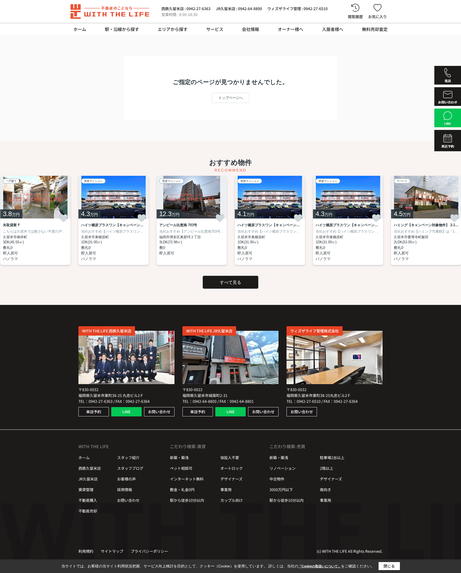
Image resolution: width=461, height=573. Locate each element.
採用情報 (124, 489)
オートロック (231, 468)
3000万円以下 (281, 489)
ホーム (79, 29)
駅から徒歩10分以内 (187, 500)
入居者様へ (332, 29)
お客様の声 (126, 479)
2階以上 (326, 468)
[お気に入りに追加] (63, 218)
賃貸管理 (85, 489)
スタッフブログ (130, 468)
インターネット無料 (187, 479)
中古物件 (276, 479)
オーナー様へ (290, 29)
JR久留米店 (88, 479)
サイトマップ (112, 551)
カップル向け (231, 500)
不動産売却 (87, 511)
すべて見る (230, 282)
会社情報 (250, 29)
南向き (325, 489)
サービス (214, 29)
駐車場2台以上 (332, 457)
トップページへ (230, 98)
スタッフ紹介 (128, 457)
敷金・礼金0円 (182, 489)
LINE (126, 411)
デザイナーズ (231, 479)
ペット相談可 (181, 468)
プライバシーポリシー (149, 551)
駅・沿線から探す (122, 29)
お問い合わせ (159, 411)
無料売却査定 (375, 29)
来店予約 (93, 411)
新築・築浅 (179, 457)
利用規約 (85, 551)
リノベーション (282, 468)
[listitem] (113, 220)
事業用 (226, 489)
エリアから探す (173, 29)
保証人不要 (229, 457)
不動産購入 (87, 500)
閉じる (389, 566)
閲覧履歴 (355, 16)
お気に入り (377, 16)
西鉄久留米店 (89, 468)
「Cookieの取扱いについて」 (319, 566)
